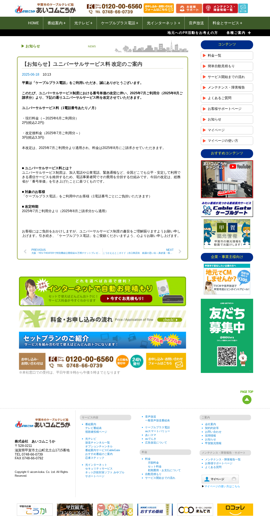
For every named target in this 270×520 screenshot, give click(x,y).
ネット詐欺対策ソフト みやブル (104, 472)
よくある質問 (213, 467)
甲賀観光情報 (213, 443)
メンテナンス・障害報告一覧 (223, 459)
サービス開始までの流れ (160, 477)
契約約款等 (212, 428)
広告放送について (156, 442)
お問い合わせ (213, 431)
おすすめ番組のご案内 (99, 454)
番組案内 (90, 424)
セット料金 (155, 466)
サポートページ (94, 476)
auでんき (150, 438)
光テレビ (90, 438)
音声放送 (150, 416)
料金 (148, 458)
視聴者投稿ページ (96, 431)
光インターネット (96, 464)
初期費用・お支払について (164, 470)
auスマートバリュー (157, 431)
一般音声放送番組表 (157, 420)
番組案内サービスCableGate (102, 450)
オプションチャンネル (99, 446)
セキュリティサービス (99, 468)
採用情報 (210, 435)
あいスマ (150, 435)
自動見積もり (153, 474)
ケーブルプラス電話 (157, 427)
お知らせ (210, 439)
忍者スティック (94, 457)
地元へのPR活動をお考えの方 (192, 33)
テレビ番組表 (93, 428)
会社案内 (210, 424)
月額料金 (153, 462)
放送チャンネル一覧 (97, 442)
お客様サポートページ (218, 463)
